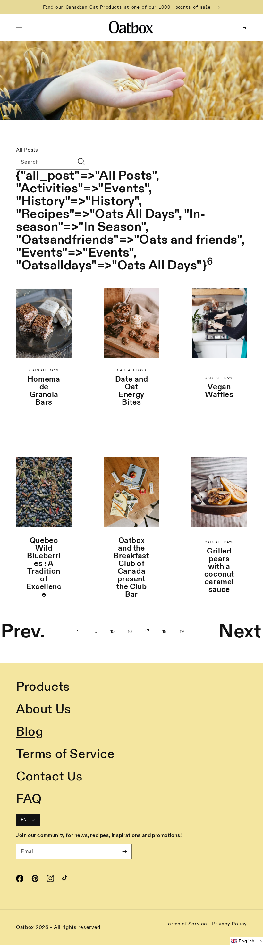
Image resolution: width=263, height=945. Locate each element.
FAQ (29, 799)
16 (130, 631)
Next (240, 632)
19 (182, 631)
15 (112, 631)
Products (43, 687)
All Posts (27, 150)
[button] (19, 28)
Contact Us (49, 777)
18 (164, 631)
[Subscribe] (124, 851)
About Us (43, 709)
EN (24, 820)
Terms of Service (65, 754)
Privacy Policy (229, 924)
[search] (81, 162)
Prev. (23, 632)
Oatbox (25, 927)
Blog (29, 732)
